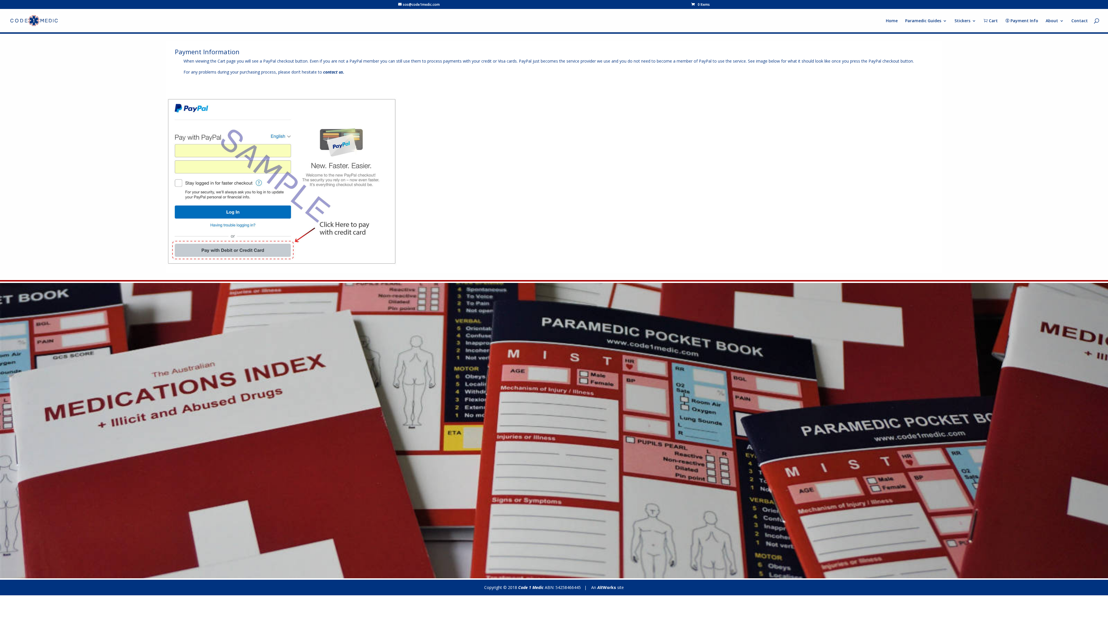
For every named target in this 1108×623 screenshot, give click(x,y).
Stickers (962, 21)
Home (892, 21)
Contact (1079, 21)
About (1052, 21)
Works (606, 587)
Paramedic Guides (923, 21)
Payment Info (1023, 20)
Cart (993, 20)
